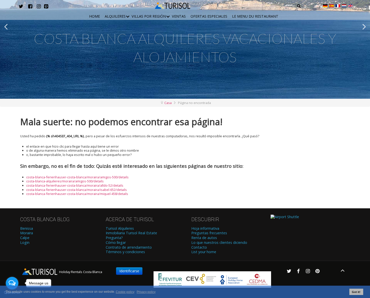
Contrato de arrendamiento (129, 247)
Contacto (199, 247)
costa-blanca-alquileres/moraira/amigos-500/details (65, 181)
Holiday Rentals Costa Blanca (80, 272)
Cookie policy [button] (125, 292)
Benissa (26, 228)
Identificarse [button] (129, 271)
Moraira (26, 233)
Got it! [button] (356, 291)
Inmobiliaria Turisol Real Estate (131, 233)
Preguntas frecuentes (209, 233)
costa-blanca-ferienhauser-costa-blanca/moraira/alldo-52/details (74, 185)
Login (24, 242)
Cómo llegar (116, 242)
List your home (203, 252)
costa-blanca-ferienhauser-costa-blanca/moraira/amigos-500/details (77, 177)
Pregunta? (114, 238)
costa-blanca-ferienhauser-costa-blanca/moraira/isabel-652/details (76, 189)
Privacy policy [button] (146, 292)
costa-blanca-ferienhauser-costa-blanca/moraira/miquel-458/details (77, 193)
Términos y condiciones (125, 252)
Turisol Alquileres (120, 228)
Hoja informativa (205, 228)
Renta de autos (204, 238)
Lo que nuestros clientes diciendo (219, 242)
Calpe (24, 238)
